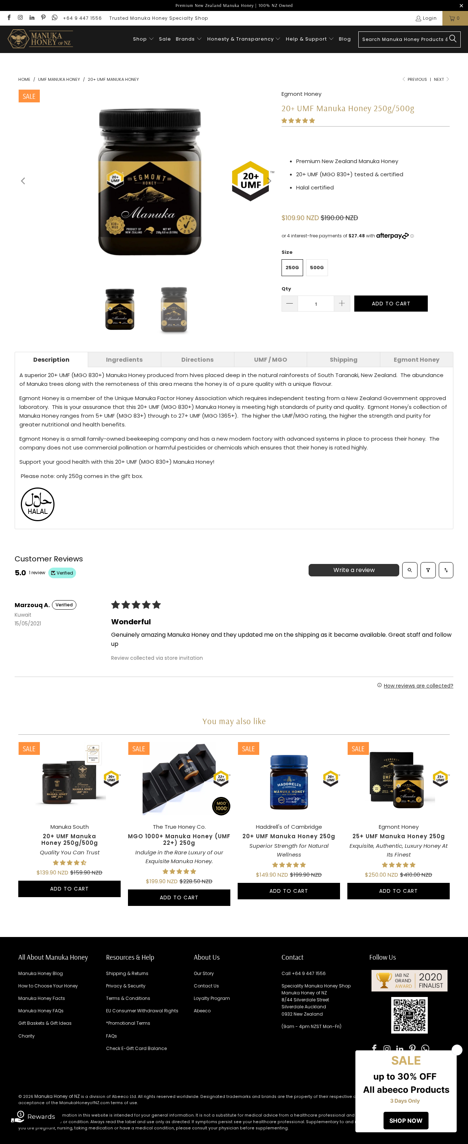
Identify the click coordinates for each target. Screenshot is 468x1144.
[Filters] (428, 570)
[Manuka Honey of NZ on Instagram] (20, 18)
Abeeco (202, 1011)
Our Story (204, 973)
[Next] (269, 181)
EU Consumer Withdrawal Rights (142, 1011)
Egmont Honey (301, 94)
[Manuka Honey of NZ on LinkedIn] (32, 18)
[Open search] (410, 570)
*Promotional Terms (128, 1023)
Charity (26, 1036)
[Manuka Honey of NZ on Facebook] (8, 18)
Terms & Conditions (128, 998)
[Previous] (24, 181)
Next (439, 79)
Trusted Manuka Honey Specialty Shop (158, 18)
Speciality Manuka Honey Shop (316, 986)
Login (430, 18)
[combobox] (409, 39)
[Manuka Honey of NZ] (40, 39)
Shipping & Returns (127, 973)
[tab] (51, 359)
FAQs (111, 1036)
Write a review (354, 570)
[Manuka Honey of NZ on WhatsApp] (54, 18)
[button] (143, 39)
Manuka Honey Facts (41, 998)
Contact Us (206, 986)
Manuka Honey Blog (40, 973)
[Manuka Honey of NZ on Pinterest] (43, 18)
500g (317, 267)
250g (292, 267)
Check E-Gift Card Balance (136, 1048)
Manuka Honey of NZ (57, 1096)
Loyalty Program (212, 998)
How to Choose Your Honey (48, 986)
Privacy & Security (126, 986)
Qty (286, 288)
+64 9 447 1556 (82, 18)
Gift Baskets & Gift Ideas (45, 1023)
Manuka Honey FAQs (41, 1011)
